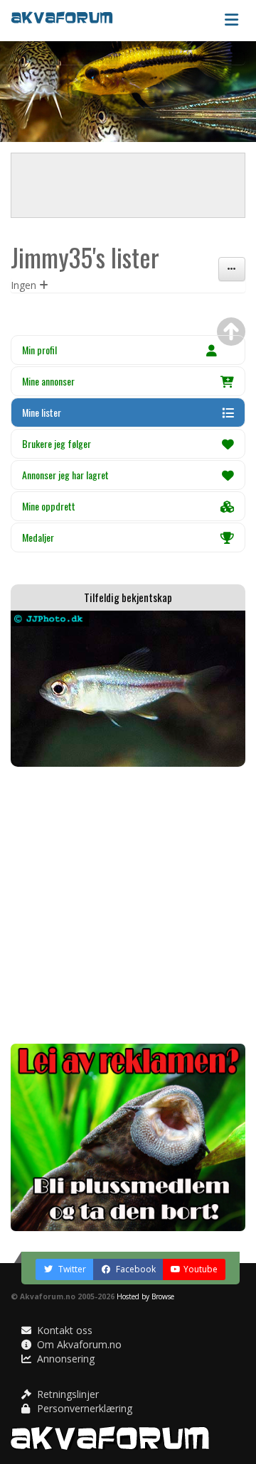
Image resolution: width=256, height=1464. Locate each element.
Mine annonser (48, 380)
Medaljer (38, 537)
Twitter (71, 1269)
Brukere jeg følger (56, 443)
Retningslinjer (66, 1394)
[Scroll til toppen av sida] (231, 331)
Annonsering (64, 1358)
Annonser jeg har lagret (65, 474)
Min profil (39, 349)
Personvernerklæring (83, 1408)
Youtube (200, 1269)
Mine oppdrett (48, 505)
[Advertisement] (128, 905)
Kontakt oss (63, 1330)
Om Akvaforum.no (78, 1344)
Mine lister (41, 412)
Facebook (135, 1269)
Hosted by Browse (145, 1296)
